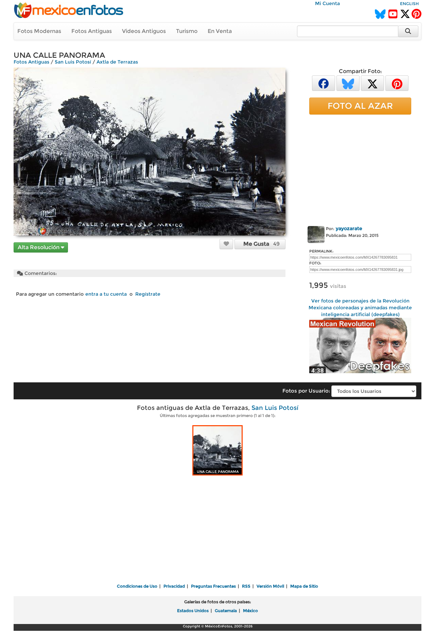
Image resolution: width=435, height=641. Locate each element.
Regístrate (147, 294)
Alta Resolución (39, 247)
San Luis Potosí (73, 62)
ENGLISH (409, 3)
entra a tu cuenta (106, 294)
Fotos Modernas (39, 31)
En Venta (220, 31)
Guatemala (226, 610)
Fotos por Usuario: (306, 390)
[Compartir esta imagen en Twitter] (372, 83)
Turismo (186, 31)
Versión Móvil (270, 586)
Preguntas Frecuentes (213, 586)
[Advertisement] (360, 168)
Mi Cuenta (327, 3)
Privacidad (174, 586)
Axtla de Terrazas (117, 62)
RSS (246, 586)
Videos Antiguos (144, 31)
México (250, 610)
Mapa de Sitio (304, 586)
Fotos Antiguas (91, 31)
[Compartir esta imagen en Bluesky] (348, 83)
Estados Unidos (193, 610)
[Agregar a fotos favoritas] (226, 244)
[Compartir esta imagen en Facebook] (323, 83)
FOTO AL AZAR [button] (360, 106)
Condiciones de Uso (137, 586)
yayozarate (349, 228)
